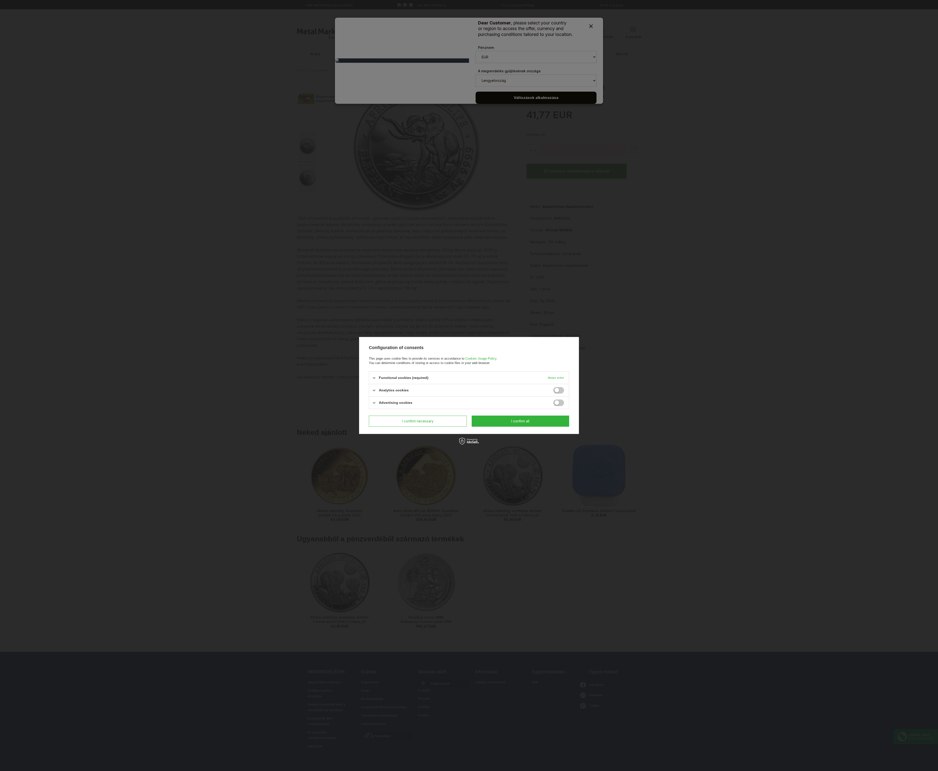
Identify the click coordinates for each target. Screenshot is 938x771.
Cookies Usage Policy (480, 358)
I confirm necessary (418, 421)
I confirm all (520, 421)
